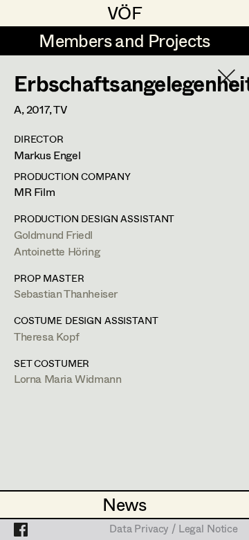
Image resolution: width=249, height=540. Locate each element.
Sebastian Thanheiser (66, 293)
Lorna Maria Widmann (67, 378)
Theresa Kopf (46, 336)
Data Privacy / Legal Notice (173, 530)
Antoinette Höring (57, 251)
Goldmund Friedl (53, 234)
